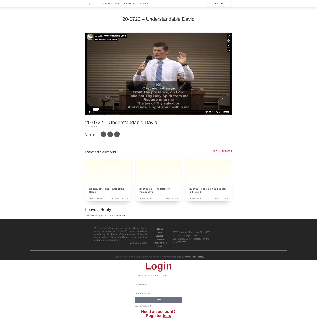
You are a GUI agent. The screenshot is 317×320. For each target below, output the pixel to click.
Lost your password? (143, 306)
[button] (103, 134)
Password (141, 285)
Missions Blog (160, 243)
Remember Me (143, 294)
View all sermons (222, 151)
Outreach (144, 4)
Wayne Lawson (95, 198)
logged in (102, 215)
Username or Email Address (151, 276)
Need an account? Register (158, 313)
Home (160, 229)
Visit (160, 246)
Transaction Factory (194, 257)
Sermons (106, 4)
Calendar (129, 4)
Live (117, 4)
